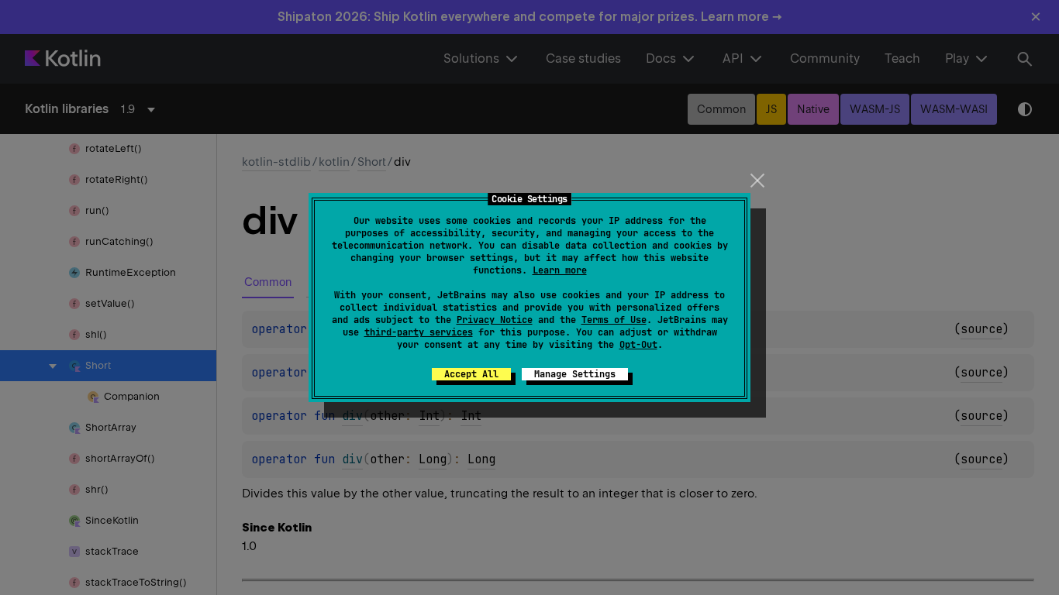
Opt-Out (638, 345)
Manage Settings (575, 374)
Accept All (471, 374)
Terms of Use (614, 320)
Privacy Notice (495, 320)
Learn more (560, 270)
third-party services (418, 332)
